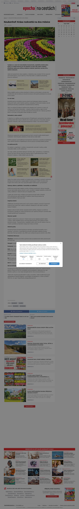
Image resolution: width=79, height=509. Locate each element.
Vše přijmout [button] (54, 263)
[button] (39, 253)
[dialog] (39, 254)
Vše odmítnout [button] (42, 263)
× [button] (60, 243)
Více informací (32, 251)
